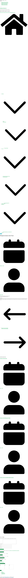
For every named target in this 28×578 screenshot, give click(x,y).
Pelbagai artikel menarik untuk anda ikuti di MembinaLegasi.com (7, 12)
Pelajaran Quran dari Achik (4, 2)
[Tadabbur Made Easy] (14, 35)
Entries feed (2, 572)
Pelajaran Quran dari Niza (4, 3)
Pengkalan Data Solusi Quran (6, 176)
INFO (3, 121)
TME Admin (1, 294)
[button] (14, 120)
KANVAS (2, 204)
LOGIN (2, 232)
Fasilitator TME (3, 203)
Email (1, 546)
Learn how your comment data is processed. (14, 550)
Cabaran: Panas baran (3, 358)
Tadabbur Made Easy (3, 8)
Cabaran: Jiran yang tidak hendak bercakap (7, 477)
